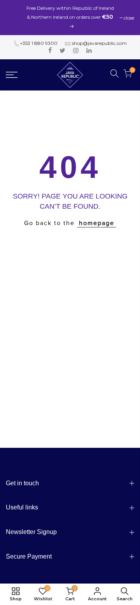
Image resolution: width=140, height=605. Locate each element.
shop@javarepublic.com (99, 43)
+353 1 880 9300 (39, 43)
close (129, 18)
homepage (96, 223)
